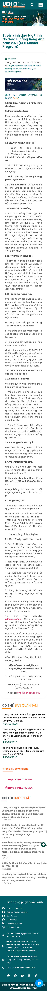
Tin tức (21, 63)
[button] (41, 5)
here (15, 98)
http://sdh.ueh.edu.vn (28, 693)
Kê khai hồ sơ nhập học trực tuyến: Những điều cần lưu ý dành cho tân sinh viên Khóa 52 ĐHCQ (23, 751)
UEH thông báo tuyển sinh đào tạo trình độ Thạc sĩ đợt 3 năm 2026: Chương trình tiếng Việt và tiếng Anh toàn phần (24, 877)
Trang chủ (10, 63)
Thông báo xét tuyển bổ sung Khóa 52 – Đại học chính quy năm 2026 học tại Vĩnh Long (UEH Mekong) (24, 718)
